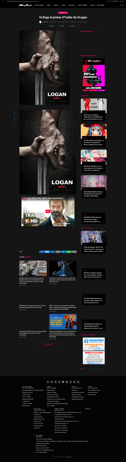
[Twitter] (14, 113)
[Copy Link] (14, 126)
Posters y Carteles (61, 425)
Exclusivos (71, 5)
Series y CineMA (82, 5)
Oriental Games (51, 392)
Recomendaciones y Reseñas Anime (32, 390)
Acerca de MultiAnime (42, 443)
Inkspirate (46, 21)
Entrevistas (37, 421)
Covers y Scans (27, 403)
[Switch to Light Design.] (121, 5)
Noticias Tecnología (61, 428)
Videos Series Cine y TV (61, 423)
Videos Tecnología (60, 432)
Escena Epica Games (53, 401)
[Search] (123, 5)
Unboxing (37, 428)
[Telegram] (14, 119)
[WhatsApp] (14, 122)
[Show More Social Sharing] (78, 26)
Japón (63, 5)
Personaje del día (39, 419)
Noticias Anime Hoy (28, 388)
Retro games (51, 405)
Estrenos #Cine (59, 419)
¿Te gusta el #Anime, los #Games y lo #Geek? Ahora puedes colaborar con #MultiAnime (62, 441)
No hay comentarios (82, 21)
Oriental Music (76, 394)
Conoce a (74, 390)
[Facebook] (14, 109)
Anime (85, 112)
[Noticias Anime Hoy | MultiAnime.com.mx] (25, 5)
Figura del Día (38, 416)
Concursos (37, 414)
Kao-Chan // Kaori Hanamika (44, 439)
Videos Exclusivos (39, 410)
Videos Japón (92, 394)
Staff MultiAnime (41, 452)
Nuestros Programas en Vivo (45, 450)
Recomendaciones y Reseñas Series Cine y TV (68, 412)
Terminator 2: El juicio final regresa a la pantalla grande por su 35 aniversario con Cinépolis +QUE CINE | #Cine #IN (62, 280)
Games (48, 5)
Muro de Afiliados (41, 445)
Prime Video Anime (27, 399)
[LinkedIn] (14, 116)
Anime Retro (26, 405)
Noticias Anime (39, 5)
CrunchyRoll (26, 394)
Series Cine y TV (59, 410)
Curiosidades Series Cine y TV (63, 414)
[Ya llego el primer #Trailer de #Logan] (44, 104)
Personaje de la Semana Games (56, 399)
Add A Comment (48, 344)
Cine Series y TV (63, 12)
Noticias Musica (77, 388)
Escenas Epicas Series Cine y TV (64, 416)
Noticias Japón (92, 388)
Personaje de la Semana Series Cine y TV (67, 421)
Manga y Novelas (27, 392)
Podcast (92, 5)
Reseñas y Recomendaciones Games (57, 403)
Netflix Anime (26, 396)
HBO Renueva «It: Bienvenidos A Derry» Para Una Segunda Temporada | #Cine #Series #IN (32, 306)
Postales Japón (93, 392)
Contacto (39, 436)
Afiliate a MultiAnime (42, 448)
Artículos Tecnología (61, 430)
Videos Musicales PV (78, 396)
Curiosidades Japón (94, 390)
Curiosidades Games (53, 396)
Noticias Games (51, 388)
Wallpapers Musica (77, 399)
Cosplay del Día (38, 423)
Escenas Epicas (38, 425)
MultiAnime (100, 5)
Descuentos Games (52, 394)
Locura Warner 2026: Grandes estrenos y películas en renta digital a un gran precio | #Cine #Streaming (32, 333)
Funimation (25, 401)
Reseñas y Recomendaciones (42, 412)
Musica (56, 5)
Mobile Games (51, 390)
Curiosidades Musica (78, 392)
